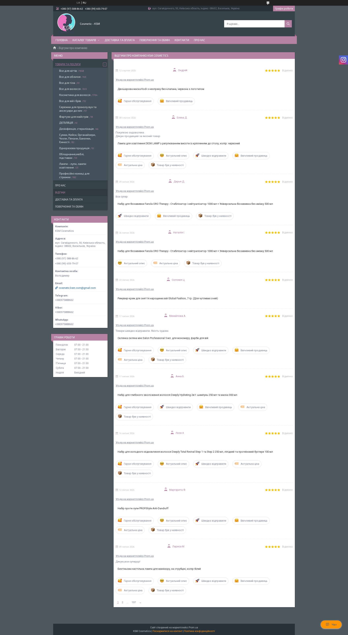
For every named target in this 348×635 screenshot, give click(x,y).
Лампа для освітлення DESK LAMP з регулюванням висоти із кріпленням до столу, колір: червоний (179, 143)
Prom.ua (193, 627)
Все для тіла (67, 82)
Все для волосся (70, 88)
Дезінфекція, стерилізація (76, 128)
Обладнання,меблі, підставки (71, 155)
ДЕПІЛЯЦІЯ (66, 122)
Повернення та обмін (155, 40)
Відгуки (60, 192)
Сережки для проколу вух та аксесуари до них (77, 108)
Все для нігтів (68, 70)
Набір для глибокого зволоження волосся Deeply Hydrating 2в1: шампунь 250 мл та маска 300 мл (177, 394)
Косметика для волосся (74, 95)
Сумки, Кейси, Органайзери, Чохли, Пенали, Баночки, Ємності (77, 138)
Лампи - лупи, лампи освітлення (72, 165)
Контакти (182, 40)
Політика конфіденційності (199, 631)
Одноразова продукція (74, 148)
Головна (62, 40)
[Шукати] (288, 23)
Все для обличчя (70, 76)
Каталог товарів (84, 40)
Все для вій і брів (70, 101)
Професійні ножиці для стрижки (74, 175)
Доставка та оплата (120, 40)
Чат (334, 624)
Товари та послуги (68, 64)
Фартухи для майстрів (73, 116)
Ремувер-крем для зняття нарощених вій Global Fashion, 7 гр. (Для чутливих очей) (168, 298)
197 (134, 602)
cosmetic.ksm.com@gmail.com (77, 287)
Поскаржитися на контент (167, 631)
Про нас (199, 40)
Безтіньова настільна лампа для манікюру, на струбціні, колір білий (159, 568)
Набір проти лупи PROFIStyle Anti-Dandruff (143, 508)
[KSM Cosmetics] (66, 23)
